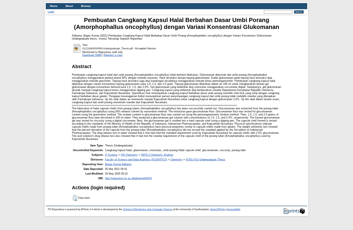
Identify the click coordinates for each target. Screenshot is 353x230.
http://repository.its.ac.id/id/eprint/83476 (128, 178)
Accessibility (233, 209)
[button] (75, 198)
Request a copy (113, 55)
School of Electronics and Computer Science (147, 209)
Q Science (111, 154)
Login (51, 11)
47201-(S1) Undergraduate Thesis (205, 159)
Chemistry (176, 159)
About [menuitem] (69, 6)
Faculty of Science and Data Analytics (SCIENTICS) (136, 159)
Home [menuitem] (53, 6)
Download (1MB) (92, 55)
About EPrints (217, 209)
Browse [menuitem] (85, 6)
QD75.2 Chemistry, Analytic (157, 154)
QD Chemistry (129, 154)
